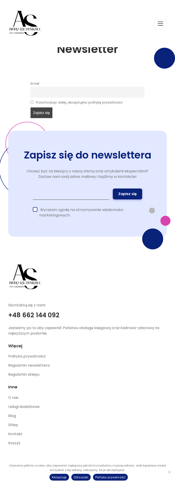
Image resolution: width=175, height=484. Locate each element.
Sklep (13, 424)
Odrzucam (81, 477)
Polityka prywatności (27, 356)
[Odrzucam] (169, 472)
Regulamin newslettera (29, 365)
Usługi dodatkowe (24, 406)
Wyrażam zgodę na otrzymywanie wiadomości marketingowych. (81, 212)
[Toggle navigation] (160, 23)
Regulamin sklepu (23, 374)
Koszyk (14, 443)
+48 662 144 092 (33, 315)
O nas (13, 397)
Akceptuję (59, 477)
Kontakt (15, 434)
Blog (12, 415)
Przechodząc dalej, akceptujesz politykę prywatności (79, 102)
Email (35, 83)
